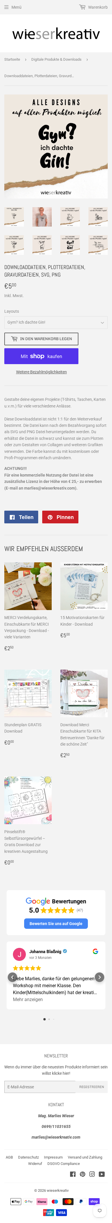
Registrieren (91, 1087)
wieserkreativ (58, 1190)
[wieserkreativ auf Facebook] (73, 1175)
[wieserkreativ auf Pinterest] (83, 1175)
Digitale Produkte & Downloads (56, 59)
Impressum (53, 1157)
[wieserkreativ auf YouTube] (102, 1175)
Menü (16, 7)
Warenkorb (97, 7)
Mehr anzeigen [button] (28, 999)
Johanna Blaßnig (45, 951)
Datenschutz (28, 1157)
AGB (9, 1157)
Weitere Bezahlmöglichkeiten (41, 372)
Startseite (12, 59)
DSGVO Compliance (63, 1163)
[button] (56, 923)
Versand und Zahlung (85, 1157)
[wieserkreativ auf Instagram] (92, 1175)
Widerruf (35, 1163)
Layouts (11, 311)
